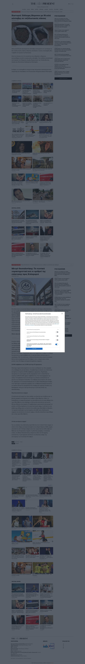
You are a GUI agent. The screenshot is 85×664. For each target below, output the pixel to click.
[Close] (62, 314)
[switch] (56, 332)
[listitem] (42, 329)
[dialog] (42, 332)
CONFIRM (34, 348)
